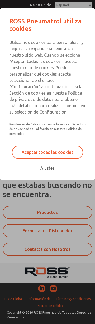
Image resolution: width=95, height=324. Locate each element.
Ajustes (47, 168)
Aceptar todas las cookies (47, 152)
